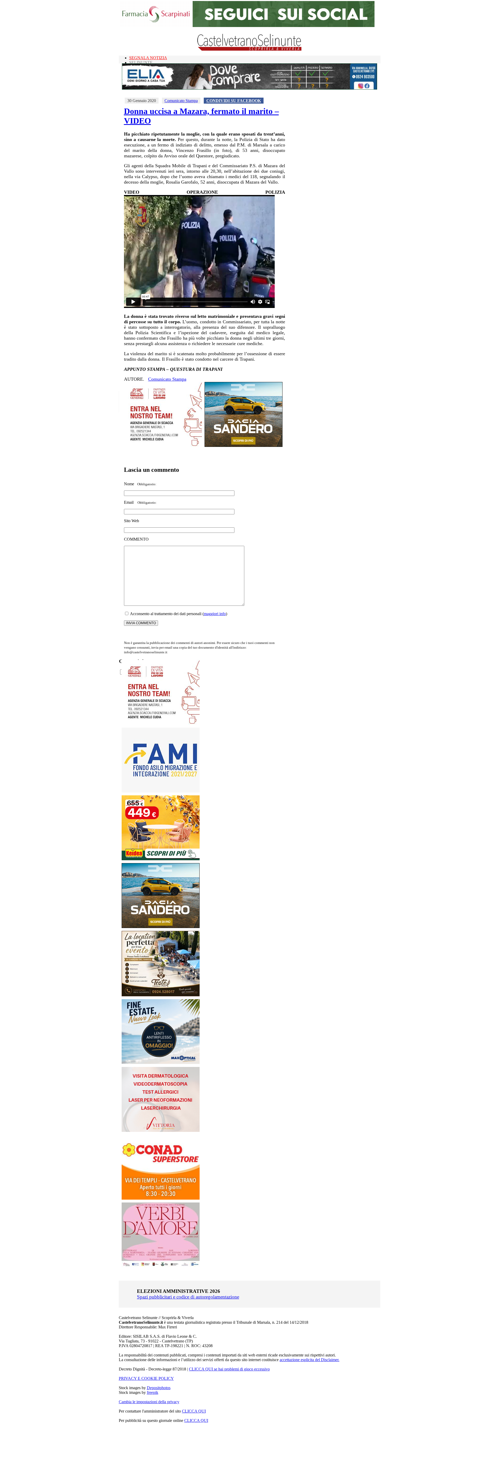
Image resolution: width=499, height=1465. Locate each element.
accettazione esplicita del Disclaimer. (309, 1360)
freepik (152, 1392)
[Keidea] (161, 859)
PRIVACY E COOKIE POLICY (146, 1378)
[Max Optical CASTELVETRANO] (161, 1062)
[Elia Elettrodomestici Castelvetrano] (249, 88)
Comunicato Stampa (181, 100)
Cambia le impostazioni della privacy (149, 1402)
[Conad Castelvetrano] (161, 1198)
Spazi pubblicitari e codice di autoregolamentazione (188, 1297)
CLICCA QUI (194, 1411)
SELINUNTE (141, 62)
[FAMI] (161, 791)
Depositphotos (158, 1388)
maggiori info (215, 613)
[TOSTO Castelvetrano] (161, 995)
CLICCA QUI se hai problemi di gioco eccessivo (229, 1369)
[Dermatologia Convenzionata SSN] (161, 1130)
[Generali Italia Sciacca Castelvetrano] (163, 445)
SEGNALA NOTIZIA (148, 58)
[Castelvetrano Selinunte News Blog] (249, 49)
